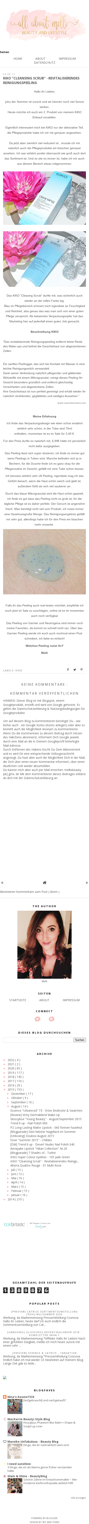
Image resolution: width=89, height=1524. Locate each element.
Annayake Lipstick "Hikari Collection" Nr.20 (38, 1148)
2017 (11, 1081)
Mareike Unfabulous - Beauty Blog (33, 1442)
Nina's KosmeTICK (20, 1397)
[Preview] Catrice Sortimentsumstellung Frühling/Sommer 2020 (44, 1313)
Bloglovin (37, 1019)
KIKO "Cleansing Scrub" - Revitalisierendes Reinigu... (44, 1161)
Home (17, 59)
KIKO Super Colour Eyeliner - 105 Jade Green (40, 1157)
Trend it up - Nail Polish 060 (28, 1123)
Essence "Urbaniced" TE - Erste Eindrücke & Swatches (46, 1110)
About (40, 59)
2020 (11, 1068)
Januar (15, 1195)
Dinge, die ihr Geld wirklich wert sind (46, 1445)
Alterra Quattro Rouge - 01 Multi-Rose (35, 1165)
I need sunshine (19, 1464)
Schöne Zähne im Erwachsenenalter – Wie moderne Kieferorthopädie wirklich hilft (50, 1481)
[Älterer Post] (87, 882)
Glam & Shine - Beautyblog (27, 1476)
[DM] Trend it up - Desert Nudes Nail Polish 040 (42, 1144)
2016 (11, 1085)
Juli (13, 1170)
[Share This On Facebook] (68, 670)
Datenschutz (44, 62)
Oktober (17, 1098)
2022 (11, 1060)
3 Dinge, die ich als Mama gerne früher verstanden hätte (39, 1469)
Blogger (51, 1518)
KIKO (19, 670)
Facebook (44, 1019)
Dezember (18, 1094)
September (19, 1102)
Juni (14, 1174)
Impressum (67, 59)
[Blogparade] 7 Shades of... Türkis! (33, 1153)
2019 (11, 1073)
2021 (11, 1064)
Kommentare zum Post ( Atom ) (37, 892)
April (14, 1182)
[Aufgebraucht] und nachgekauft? (44, 1400)
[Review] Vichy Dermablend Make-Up (35, 1115)
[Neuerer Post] (2, 882)
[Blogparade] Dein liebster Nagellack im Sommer (43, 1132)
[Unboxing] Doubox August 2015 (32, 1136)
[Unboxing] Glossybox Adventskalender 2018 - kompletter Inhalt (44, 1333)
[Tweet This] (75, 670)
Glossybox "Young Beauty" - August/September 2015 (46, 1119)
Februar (16, 1191)
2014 (11, 1199)
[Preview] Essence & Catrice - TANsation (44, 1353)
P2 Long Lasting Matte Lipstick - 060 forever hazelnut (46, 1127)
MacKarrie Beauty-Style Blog (28, 1419)
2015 (11, 1089)
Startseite (17, 1000)
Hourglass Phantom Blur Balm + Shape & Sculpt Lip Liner (49, 1424)
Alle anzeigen (78, 1497)
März (15, 1187)
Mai (14, 1178)
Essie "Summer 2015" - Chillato (31, 1140)
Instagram (51, 1019)
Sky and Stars (50, 1522)
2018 (11, 1077)
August (16, 1106)
